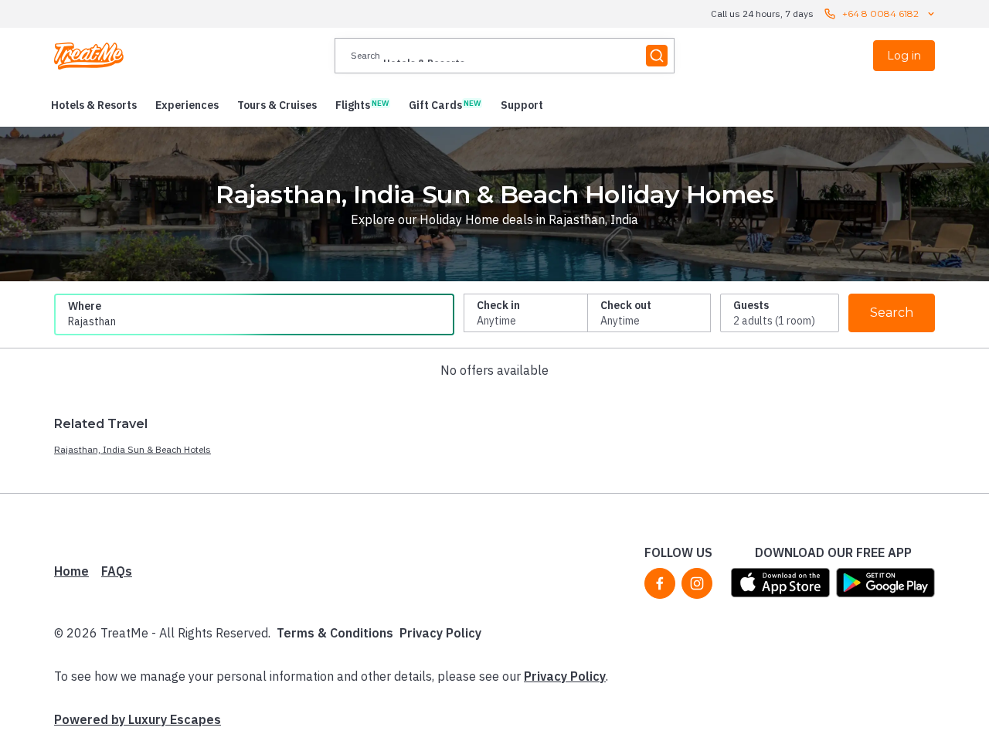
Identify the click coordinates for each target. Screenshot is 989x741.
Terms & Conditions (335, 633)
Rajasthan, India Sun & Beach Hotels (132, 449)
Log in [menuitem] (904, 56)
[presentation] (504, 56)
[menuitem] (94, 105)
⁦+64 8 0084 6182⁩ (880, 13)
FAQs (116, 571)
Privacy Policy (440, 633)
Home (71, 571)
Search (891, 312)
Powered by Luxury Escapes (137, 719)
